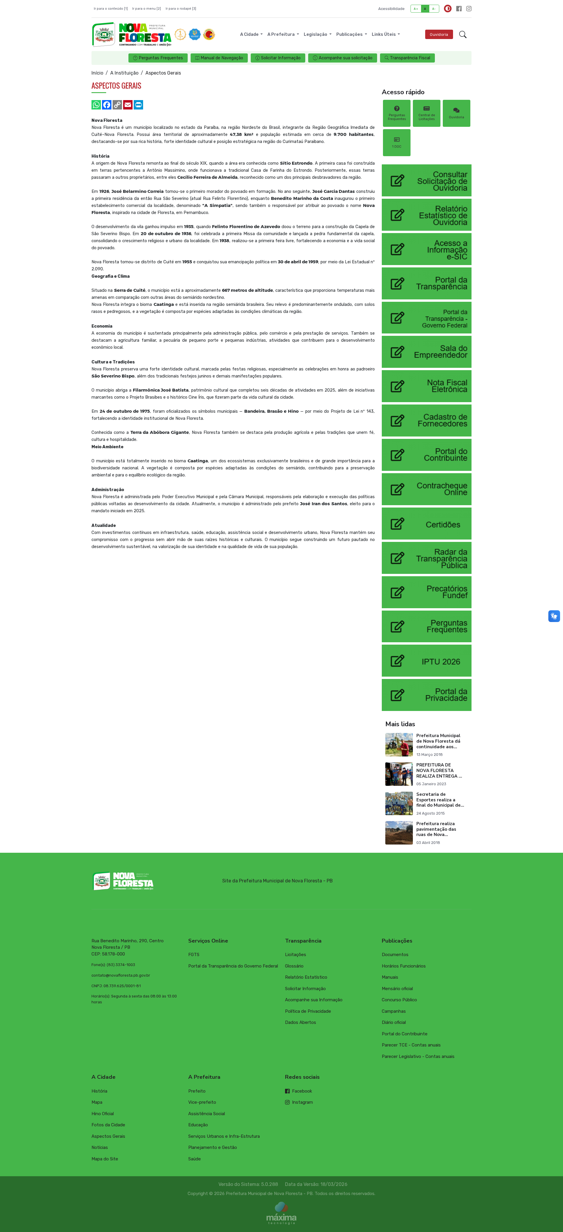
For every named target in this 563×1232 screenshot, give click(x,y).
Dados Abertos (300, 1022)
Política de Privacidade (308, 1011)
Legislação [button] (316, 34)
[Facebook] (459, 9)
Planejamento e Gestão (212, 1147)
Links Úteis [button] (384, 34)
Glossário (294, 966)
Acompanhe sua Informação (313, 999)
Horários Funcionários (404, 966)
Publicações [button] (350, 34)
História (99, 1091)
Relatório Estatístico (306, 977)
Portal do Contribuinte (405, 1034)
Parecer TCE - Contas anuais (411, 1045)
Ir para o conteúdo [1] (111, 9)
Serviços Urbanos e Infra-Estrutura (224, 1136)
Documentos (395, 954)
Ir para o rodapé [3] (181, 9)
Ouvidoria (439, 34)
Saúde (194, 1159)
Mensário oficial (397, 988)
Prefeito (197, 1091)
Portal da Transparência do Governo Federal (233, 966)
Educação (198, 1124)
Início (97, 73)
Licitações (295, 954)
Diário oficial (394, 1022)
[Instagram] (469, 9)
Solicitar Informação (305, 988)
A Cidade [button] (250, 34)
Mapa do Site (104, 1159)
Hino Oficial (102, 1113)
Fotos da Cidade (108, 1124)
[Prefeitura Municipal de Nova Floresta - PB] (131, 34)
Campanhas (394, 1011)
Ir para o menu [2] (146, 9)
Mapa (96, 1102)
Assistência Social (206, 1113)
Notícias (99, 1147)
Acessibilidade (391, 8)
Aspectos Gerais (108, 1136)
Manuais (390, 977)
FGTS (193, 954)
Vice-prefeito (202, 1102)
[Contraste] (448, 8)
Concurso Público (399, 999)
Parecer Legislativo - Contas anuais (418, 1056)
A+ (416, 8)
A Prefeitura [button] (281, 34)
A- (434, 8)
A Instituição (124, 73)
